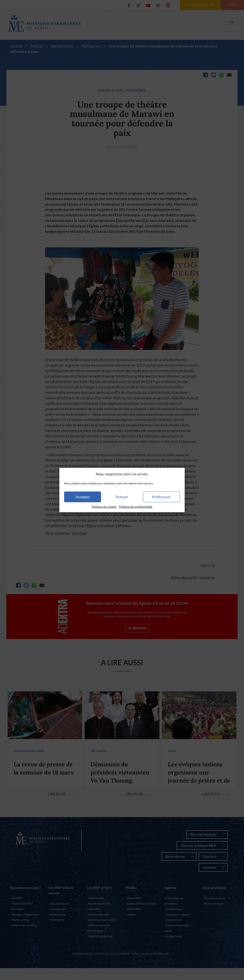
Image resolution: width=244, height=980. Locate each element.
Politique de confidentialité (135, 506)
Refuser (122, 497)
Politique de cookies (104, 506)
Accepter (83, 497)
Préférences (161, 497)
